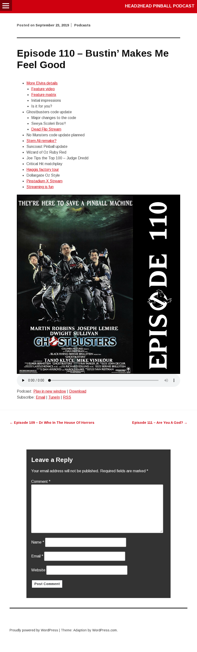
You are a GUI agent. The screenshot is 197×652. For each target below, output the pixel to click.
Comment (40, 481)
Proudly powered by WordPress (34, 630)
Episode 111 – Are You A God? (159, 423)
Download (77, 391)
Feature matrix (43, 95)
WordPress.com (104, 630)
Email (40, 397)
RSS (67, 397)
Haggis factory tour (42, 169)
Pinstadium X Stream (44, 181)
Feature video (43, 89)
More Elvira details (42, 83)
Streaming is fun (40, 187)
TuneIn (54, 397)
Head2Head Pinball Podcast (160, 6)
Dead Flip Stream (46, 129)
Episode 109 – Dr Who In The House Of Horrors (52, 423)
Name (37, 542)
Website (38, 570)
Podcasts (82, 25)
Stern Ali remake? (41, 141)
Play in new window (49, 391)
